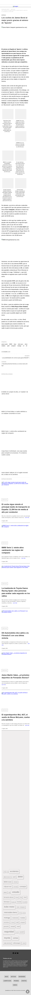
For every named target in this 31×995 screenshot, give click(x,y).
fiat (21, 897)
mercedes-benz (10, 912)
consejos (23, 886)
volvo (24, 943)
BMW (10, 344)
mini (20, 912)
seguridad (9, 931)
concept (15, 886)
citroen (15, 882)
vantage (19, 345)
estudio (15, 892)
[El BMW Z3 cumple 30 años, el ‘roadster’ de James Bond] (15, 382)
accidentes (14, 871)
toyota (7, 938)
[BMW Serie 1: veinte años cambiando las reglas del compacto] (15, 422)
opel (17, 922)
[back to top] (27, 991)
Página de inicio (5, 9)
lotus (15, 344)
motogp (7, 918)
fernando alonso (8, 897)
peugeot (23, 922)
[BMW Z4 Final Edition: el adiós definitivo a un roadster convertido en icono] (15, 402)
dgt (9, 892)
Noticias (13, 9)
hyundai (24, 902)
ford (25, 897)
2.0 (7, 871)
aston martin (5, 344)
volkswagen (17, 943)
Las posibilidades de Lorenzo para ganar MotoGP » (15, 357)
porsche (6, 926)
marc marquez (21, 907)
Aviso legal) (24, 960)
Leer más (27, 517)
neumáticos (6, 922)
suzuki (22, 932)
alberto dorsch (7, 877)
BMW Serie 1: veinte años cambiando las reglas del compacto (13, 550)
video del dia (7, 943)
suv (17, 932)
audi (14, 877)
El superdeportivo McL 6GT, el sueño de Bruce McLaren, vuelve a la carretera (16, 717)
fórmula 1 (7, 902)
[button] (15, 35)
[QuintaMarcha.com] (15, 2)
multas (22, 918)
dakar (5, 892)
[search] (28, 2)
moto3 (24, 912)
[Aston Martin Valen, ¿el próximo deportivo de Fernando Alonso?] (16, 660)
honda (19, 902)
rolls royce (20, 344)
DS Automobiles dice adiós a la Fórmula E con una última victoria (15, 635)
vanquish (13, 345)
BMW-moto (7, 882)
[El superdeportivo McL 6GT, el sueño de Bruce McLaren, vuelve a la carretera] (16, 700)
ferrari (16, 897)
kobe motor (9, 907)
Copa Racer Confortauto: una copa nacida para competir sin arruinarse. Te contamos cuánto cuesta (14, 453)
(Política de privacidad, (18, 960)
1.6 (4, 871)
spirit (8, 345)
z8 (26, 345)
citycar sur (7, 886)
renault (13, 926)
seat (18, 926)
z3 (23, 345)
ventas (15, 938)
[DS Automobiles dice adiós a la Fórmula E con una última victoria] (16, 618)
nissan (12, 922)
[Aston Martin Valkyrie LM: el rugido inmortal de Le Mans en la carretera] (15, 463)
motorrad (15, 918)
